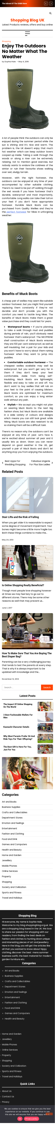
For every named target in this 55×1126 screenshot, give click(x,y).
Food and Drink (9, 839)
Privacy (5, 1101)
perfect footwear (16, 212)
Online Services (10, 871)
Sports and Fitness (11, 892)
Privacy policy (31, 1119)
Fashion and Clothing (13, 833)
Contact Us (8, 1096)
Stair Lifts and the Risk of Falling (20, 517)
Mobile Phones (9, 865)
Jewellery (7, 860)
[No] (49, 1114)
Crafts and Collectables (14, 812)
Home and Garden (11, 855)
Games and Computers (14, 844)
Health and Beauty (12, 849)
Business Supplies (11, 807)
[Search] (50, 13)
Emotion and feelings (13, 823)
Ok (20, 1119)
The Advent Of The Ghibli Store (14, 3)
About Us (7, 1091)
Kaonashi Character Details (16, 727)
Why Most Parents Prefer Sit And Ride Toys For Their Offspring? (19, 737)
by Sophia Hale (9, 61)
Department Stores (12, 817)
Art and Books (9, 801)
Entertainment (9, 828)
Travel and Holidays (12, 897)
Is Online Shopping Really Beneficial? (23, 585)
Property (6, 876)
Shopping (6, 41)
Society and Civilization (14, 887)
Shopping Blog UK (27, 20)
